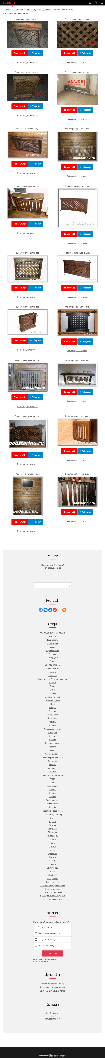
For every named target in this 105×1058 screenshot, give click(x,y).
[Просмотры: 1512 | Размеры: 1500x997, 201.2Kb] (27, 47)
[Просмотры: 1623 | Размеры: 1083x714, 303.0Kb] (27, 335)
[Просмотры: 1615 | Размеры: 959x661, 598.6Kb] (27, 158)
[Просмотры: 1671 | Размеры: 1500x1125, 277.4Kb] (77, 104)
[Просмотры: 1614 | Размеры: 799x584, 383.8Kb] (27, 391)
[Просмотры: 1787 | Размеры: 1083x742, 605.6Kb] (27, 282)
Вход (59, 568)
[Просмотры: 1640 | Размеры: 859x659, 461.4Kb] (77, 161)
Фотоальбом (18, 10)
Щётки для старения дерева (52, 987)
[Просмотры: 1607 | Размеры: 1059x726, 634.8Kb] (77, 445)
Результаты (38, 959)
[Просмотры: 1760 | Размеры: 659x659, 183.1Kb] (77, 228)
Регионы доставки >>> (27, 62)
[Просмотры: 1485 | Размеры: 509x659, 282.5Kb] (27, 516)
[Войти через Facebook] (50, 610)
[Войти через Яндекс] (55, 610)
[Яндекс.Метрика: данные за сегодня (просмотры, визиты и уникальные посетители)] (57, 1055)
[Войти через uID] (41, 610)
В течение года (45, 927)
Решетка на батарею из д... (28, 129)
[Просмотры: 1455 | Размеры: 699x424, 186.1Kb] (77, 386)
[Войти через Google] (59, 610)
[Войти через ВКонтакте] (45, 610)
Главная (6, 10)
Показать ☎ (20, 53)
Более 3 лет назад (46, 945)
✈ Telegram (35, 53)
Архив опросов (51, 959)
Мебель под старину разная (38, 10)
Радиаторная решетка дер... (77, 186)
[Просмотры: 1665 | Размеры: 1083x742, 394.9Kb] (77, 282)
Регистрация (50, 568)
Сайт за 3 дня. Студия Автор (52, 991)
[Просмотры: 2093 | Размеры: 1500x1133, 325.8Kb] (27, 218)
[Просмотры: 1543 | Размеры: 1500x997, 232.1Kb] (77, 47)
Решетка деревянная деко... (27, 19)
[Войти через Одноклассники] (64, 610)
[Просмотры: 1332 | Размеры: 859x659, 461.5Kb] (77, 506)
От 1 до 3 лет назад (47, 939)
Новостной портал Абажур (53, 984)
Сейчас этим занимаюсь (49, 933)
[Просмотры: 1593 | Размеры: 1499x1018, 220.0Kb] (77, 335)
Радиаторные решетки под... (77, 129)
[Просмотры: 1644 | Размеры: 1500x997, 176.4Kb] (27, 100)
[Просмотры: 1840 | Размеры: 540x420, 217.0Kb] (27, 449)
